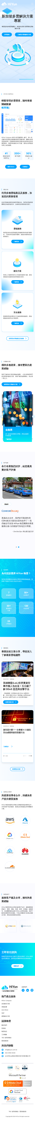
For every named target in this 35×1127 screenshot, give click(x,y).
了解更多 (10, 33)
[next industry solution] (33, 416)
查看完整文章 (9, 702)
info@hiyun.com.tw (11, 1050)
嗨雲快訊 (4, 1031)
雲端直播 (4, 1007)
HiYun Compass (6, 1000)
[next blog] (30, 756)
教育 (5, 504)
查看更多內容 (16, 769)
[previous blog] (24, 756)
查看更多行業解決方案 (11, 384)
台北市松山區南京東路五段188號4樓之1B (17, 1056)
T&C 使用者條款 (6, 1037)
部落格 (4, 1028)
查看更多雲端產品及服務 (16, 338)
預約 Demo (24, 33)
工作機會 (4, 1034)
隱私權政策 (5, 1041)
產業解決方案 (6, 1016)
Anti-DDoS (5, 1010)
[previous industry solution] (1, 416)
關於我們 (4, 1025)
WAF (3, 1013)
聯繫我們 (16, 966)
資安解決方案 (6, 1003)
